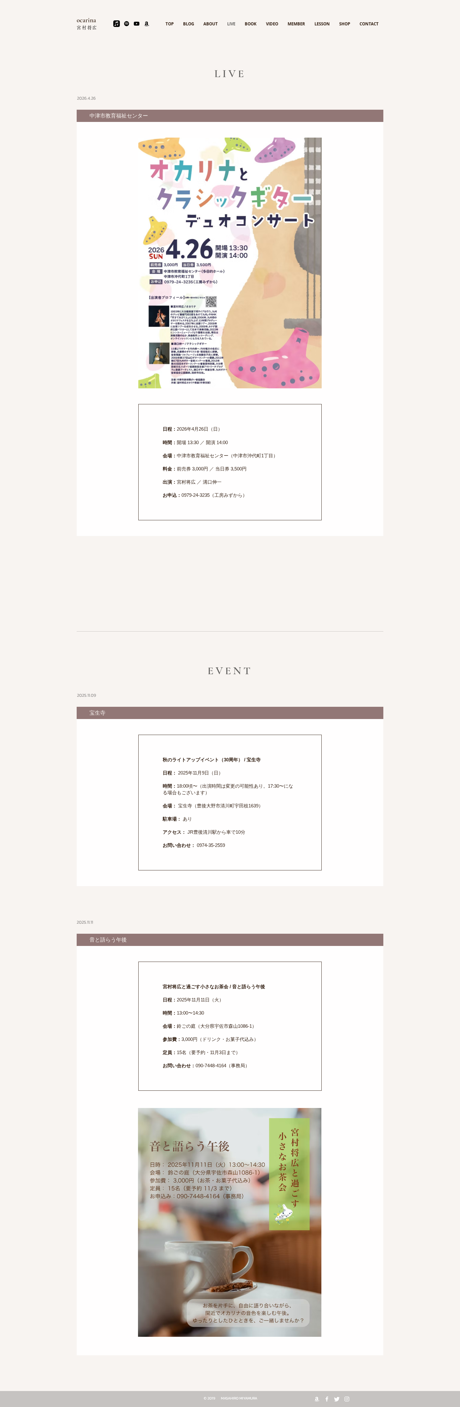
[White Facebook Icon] (327, 1399)
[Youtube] (136, 23)
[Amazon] (146, 23)
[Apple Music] (116, 23)
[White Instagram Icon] (347, 1399)
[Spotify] (126, 23)
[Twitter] (337, 1399)
